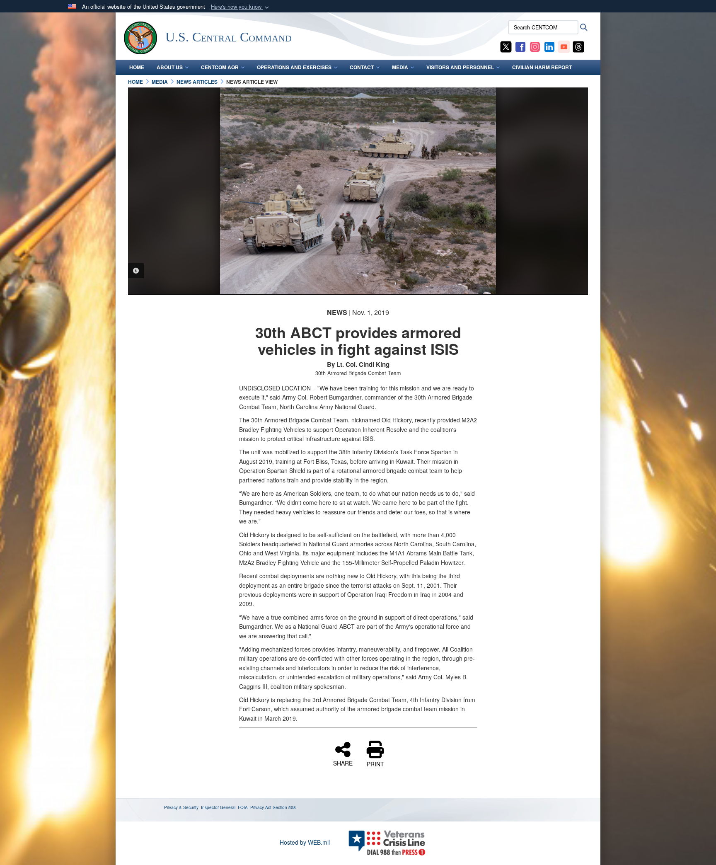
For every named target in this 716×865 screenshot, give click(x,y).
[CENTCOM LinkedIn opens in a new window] (549, 46)
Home (136, 67)
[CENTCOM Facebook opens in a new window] (520, 46)
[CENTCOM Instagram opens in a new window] (535, 46)
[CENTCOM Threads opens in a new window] (578, 46)
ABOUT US (170, 67)
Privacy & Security (181, 807)
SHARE (343, 762)
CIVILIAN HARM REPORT (542, 67)
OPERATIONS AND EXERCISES (294, 67)
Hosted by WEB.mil (305, 842)
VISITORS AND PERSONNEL (460, 67)
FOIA (243, 807)
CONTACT (362, 67)
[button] (241, 6)
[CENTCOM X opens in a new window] (506, 46)
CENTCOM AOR (220, 67)
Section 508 (284, 807)
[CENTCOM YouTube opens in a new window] (564, 46)
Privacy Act (260, 807)
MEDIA (400, 67)
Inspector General (218, 807)
